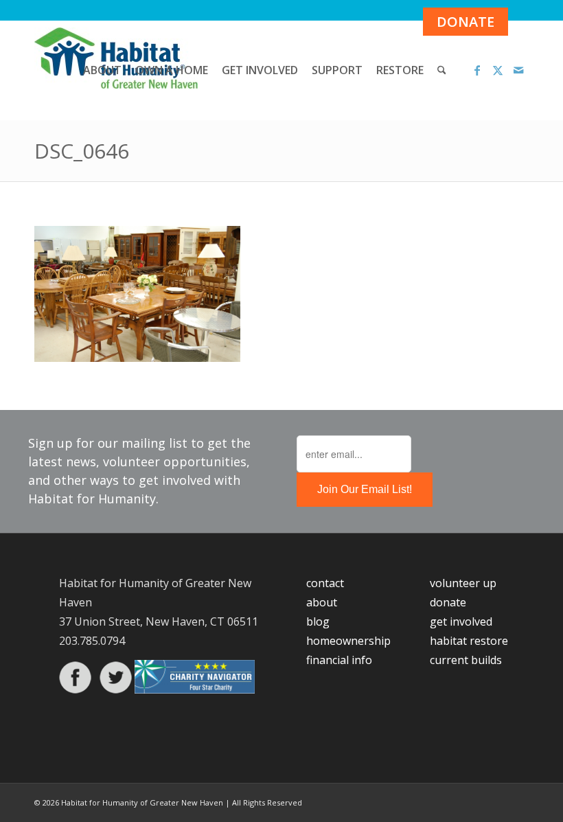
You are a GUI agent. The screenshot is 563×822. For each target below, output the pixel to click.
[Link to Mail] (518, 70)
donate (448, 602)
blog (318, 621)
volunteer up (463, 583)
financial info (339, 659)
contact (325, 583)
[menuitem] (102, 70)
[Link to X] (497, 70)
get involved (461, 621)
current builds (466, 659)
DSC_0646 (81, 151)
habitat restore (469, 640)
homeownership (348, 640)
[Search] (441, 70)
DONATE (465, 21)
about (321, 602)
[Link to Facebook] (477, 70)
